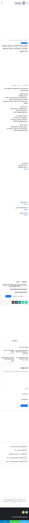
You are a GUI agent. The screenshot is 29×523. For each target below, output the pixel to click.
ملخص (24, 501)
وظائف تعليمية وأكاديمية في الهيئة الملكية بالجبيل (22, 358)
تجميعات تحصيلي (16, 499)
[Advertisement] (14, 22)
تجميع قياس (23, 499)
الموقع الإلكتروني (24, 399)
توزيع (19, 501)
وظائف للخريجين (12, 40)
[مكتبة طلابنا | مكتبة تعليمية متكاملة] (19, 3)
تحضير (5, 499)
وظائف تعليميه (10, 499)
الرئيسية (25, 40)
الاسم (26, 388)
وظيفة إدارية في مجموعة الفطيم (9, 351)
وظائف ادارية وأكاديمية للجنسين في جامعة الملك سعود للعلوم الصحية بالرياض (21, 351)
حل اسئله (15, 501)
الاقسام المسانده (19, 40)
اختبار (21, 501)
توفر (18, 282)
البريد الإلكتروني (24, 394)
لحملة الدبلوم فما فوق (20, 292)
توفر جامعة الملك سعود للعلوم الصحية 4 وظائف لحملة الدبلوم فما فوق (14, 285)
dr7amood (24, 85)
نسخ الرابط (8, 296)
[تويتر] (26, 302)
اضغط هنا (26, 169)
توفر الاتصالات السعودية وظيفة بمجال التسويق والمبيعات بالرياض (7, 359)
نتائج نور (7, 501)
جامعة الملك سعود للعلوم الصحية (18, 289)
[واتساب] (23, 302)
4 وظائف (24, 282)
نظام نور (11, 501)
